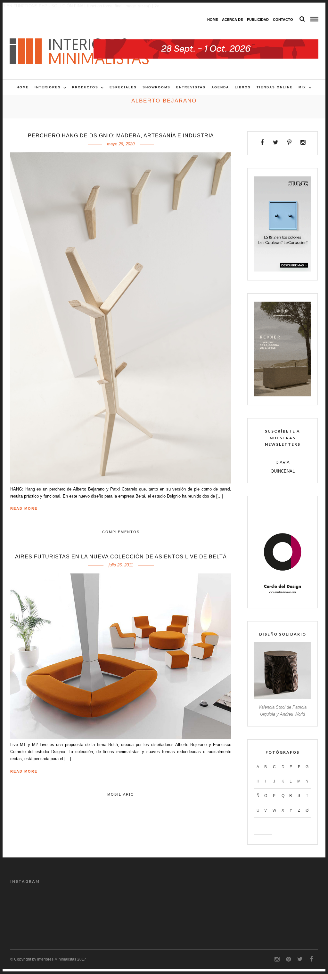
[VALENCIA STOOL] (282, 697)
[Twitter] (276, 142)
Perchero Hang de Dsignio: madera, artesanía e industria (121, 135)
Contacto (283, 19)
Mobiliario (120, 794)
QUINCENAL (283, 471)
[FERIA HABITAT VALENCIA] (206, 42)
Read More (23, 508)
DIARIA (282, 462)
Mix (302, 87)
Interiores (48, 87)
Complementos (121, 532)
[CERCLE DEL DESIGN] (282, 598)
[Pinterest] (289, 142)
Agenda (220, 87)
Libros (243, 87)
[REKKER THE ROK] (282, 395)
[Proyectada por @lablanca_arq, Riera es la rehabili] (28, 903)
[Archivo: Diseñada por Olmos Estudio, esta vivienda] (106, 903)
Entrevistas (191, 87)
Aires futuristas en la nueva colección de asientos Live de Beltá (121, 556)
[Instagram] (303, 142)
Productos (85, 87)
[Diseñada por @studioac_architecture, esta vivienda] (222, 903)
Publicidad (258, 19)
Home (212, 19)
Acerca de (232, 19)
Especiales (123, 87)
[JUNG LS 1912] (282, 270)
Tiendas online (275, 87)
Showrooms (156, 87)
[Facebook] (262, 142)
